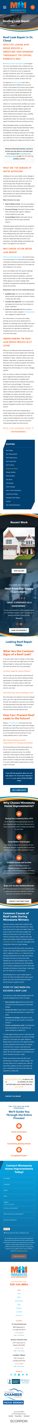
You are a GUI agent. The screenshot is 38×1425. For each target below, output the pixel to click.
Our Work (19, 1312)
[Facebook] (11, 1375)
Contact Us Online (13, 1096)
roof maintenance (13, 723)
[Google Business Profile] (19, 1375)
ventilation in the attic (10, 942)
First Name (7, 1178)
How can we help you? (10, 1220)
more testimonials (19, 630)
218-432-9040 (19, 1348)
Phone (5, 1190)
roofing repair (17, 82)
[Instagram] (15, 1375)
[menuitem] (19, 450)
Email (5, 1196)
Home (19, 1293)
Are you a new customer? (11, 1208)
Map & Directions (19, 1335)
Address (6, 1202)
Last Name (7, 1184)
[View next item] (21, 564)
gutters (20, 953)
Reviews (19, 1308)
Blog (19, 1304)
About (19, 1297)
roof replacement (29, 312)
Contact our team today (19, 901)
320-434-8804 (19, 1284)
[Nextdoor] (27, 1375)
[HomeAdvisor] (23, 1375)
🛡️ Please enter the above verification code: (16, 1233)
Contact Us (19, 1315)
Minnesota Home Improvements (14, 63)
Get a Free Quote (19, 790)
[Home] (18, 7)
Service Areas (19, 1301)
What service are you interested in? (14, 1214)
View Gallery (19, 571)
